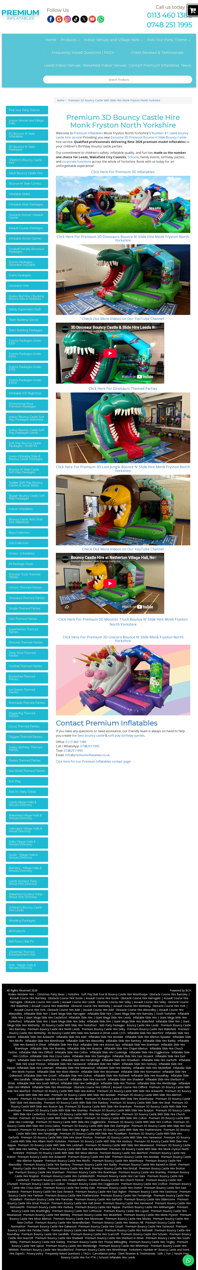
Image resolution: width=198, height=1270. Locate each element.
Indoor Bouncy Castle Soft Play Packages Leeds (26, 431)
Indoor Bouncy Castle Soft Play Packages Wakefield (26, 418)
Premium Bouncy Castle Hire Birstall (114, 1168)
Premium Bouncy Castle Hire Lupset (126, 1211)
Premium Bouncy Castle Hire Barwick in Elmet (147, 1164)
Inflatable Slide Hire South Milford (38, 1083)
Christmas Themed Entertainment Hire (22, 953)
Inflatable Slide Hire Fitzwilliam (121, 1060)
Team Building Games (23, 320)
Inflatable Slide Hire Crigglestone (149, 1052)
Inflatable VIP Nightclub (25, 393)
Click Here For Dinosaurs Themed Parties (123, 388)
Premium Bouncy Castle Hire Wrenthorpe (101, 1249)
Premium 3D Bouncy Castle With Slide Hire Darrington (96, 1126)
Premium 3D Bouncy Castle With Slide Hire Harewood (128, 1137)
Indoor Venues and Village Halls (112, 40)
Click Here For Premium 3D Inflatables (123, 171)
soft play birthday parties (126, 735)
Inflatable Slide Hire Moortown (100, 1071)
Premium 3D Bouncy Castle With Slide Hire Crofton (140, 1122)
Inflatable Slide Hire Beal (63, 1044)
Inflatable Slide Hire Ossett (40, 1075)
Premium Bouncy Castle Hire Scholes (144, 1234)
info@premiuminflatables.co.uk (87, 755)
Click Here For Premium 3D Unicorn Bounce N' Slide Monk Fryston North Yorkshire (123, 639)
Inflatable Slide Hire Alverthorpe (44, 1041)
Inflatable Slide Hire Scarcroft (50, 1079)
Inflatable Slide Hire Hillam (103, 1064)
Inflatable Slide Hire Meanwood (75, 1068)
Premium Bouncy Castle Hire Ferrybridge (126, 1195)
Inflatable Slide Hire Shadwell (125, 1079)
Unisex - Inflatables (21, 553)
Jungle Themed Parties (24, 608)
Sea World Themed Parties (27, 771)
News (186, 65)
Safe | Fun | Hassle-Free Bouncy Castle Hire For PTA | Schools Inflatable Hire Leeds (125, 1255)
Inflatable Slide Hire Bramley (47, 1048)
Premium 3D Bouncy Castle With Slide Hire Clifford (50, 1118)
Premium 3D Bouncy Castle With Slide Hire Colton (115, 1118)
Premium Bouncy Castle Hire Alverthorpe (117, 1160)
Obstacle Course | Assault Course (26, 216)
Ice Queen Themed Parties (22, 691)
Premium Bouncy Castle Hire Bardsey (46, 1164)
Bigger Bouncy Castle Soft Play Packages (27, 497)
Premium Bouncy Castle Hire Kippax (97, 1207)
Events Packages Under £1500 (25, 381)
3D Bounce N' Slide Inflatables (22, 135)
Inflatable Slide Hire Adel (71, 1037)
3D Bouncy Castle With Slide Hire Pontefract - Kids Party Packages (83, 1025)
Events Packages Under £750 (25, 368)
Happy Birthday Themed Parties (25, 749)
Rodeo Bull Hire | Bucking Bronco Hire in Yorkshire (26, 297)
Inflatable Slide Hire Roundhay (150, 1075)
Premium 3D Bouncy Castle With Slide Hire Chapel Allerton (83, 1114)
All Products (17, 931)
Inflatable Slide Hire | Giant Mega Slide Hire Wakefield (120, 1021)
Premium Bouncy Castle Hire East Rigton (100, 1191)
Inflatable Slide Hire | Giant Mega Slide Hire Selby (54, 1021)
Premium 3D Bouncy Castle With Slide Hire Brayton (122, 1110)
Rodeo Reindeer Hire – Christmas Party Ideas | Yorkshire (43, 994)
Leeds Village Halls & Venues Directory (23, 803)
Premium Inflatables (88, 133)
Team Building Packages (25, 330)
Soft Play (15, 781)
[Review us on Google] (59, 19)
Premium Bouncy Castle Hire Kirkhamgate (148, 1207)
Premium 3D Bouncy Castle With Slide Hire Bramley (55, 1110)
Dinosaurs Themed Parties (26, 598)
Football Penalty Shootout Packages (26, 250)
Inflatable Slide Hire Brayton (84, 1048)
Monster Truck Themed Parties (24, 576)
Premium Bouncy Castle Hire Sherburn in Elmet (114, 1238)
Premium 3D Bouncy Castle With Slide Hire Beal (140, 1102)
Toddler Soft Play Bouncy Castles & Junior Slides (26, 484)
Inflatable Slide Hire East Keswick (132, 1056)
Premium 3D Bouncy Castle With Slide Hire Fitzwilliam (93, 1133)
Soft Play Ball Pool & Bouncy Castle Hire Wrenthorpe (114, 994)
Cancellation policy (104, 1253)
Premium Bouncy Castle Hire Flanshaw (48, 1199)
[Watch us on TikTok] (75, 19)
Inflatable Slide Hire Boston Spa (100, 1044)
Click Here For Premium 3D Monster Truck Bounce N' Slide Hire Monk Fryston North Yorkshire (123, 622)
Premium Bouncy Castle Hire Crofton (144, 1184)
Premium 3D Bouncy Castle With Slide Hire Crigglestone (71, 1122)
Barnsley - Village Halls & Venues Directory (25, 869)
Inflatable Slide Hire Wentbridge (157, 1083)
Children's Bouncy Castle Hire (25, 161)
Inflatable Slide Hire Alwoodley (85, 1041)
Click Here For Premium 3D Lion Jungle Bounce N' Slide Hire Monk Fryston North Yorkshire (123, 468)
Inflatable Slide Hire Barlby (159, 1041)
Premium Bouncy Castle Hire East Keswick (46, 1191)
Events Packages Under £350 (25, 342)
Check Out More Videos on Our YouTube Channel (123, 318)
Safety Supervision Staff (25, 309)
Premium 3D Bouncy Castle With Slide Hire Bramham (98, 1106)
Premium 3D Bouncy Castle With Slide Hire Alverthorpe (119, 1099)
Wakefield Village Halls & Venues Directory (25, 817)
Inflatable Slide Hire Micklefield (152, 1068)
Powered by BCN (180, 990)
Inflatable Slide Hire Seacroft (88, 1079)
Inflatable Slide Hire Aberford (145, 1033)
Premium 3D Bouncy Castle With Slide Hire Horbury (100, 1141)
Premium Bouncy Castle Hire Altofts (67, 1160)
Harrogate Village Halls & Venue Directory (25, 830)
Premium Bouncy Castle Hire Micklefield (97, 1215)
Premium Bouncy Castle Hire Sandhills (45, 1234)
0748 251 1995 (169, 25)
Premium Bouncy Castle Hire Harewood (128, 1203)
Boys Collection (19, 532)
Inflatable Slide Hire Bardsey (123, 1041)
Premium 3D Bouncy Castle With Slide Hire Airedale (83, 1095)
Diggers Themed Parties (25, 737)
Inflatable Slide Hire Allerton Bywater (148, 1037)
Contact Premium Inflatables (154, 65)
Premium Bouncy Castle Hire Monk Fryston (151, 1215)
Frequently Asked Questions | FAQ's (83, 52)
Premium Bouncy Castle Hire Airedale (135, 1157)
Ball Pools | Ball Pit (21, 941)
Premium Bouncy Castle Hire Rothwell (129, 1230)
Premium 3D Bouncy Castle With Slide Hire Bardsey (76, 1102)
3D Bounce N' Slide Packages (22, 148)
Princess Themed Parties (26, 642)
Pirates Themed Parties (24, 760)
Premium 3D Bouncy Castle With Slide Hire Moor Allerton (62, 1153)
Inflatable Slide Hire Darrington (91, 1056)
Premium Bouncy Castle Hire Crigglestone (93, 1184)
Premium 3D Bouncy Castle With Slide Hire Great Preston (57, 1137)
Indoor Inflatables (20, 509)
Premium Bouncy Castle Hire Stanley (42, 1242)
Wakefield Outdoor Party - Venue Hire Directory (26, 896)
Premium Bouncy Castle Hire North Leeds (53, 1029)
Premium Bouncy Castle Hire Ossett (100, 1226)
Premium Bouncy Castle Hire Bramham (40, 1172)
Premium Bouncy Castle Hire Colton (42, 1184)
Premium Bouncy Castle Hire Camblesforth (68, 1176)
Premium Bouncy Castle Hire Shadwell (59, 1238)
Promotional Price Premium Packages (22, 405)
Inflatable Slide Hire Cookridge (108, 1052)
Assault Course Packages (26, 228)
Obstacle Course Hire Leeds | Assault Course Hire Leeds (59, 1002)
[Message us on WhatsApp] (100, 19)
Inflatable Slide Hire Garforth (159, 1060)
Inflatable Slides (19, 194)
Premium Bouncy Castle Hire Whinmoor (124, 1246)
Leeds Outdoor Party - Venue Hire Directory (24, 882)
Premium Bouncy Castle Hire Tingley (152, 1242)
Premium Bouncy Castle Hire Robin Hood (77, 1230)
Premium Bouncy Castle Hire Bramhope (92, 1172)
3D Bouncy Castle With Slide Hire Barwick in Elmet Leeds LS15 (86, 1033)
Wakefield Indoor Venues (104, 65)
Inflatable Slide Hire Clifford (36, 1052)
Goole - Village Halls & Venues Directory (23, 856)
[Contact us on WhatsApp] (188, 1260)
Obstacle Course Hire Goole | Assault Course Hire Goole (83, 998)
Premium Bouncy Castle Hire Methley (46, 1215)
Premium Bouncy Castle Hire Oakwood (51, 1226)
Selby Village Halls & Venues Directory (22, 843)
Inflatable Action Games (25, 238)
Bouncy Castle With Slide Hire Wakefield (26, 521)
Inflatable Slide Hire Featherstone (38, 1060)
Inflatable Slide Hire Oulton (75, 1075)
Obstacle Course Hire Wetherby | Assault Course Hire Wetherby (111, 1006)
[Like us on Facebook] (50, 19)
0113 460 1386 (169, 15)
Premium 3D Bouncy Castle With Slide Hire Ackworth (130, 1091)
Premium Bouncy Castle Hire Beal (69, 1168)
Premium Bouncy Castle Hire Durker (119, 1188)
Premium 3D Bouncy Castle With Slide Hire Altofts (51, 1099)
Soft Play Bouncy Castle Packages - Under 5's (25, 444)
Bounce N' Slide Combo (25, 183)
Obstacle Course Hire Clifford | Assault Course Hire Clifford (110, 1087)
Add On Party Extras (22, 792)
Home (50, 40)
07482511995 (89, 746)
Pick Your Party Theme (167, 40)
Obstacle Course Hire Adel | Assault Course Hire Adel (80, 1010)
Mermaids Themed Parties (27, 703)
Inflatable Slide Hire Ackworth (36, 1037)
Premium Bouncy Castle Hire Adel (89, 1157)
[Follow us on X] (84, 19)
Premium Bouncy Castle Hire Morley (128, 1218)
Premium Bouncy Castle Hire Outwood (149, 1226)
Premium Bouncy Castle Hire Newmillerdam (62, 1222)
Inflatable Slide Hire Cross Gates (50, 1056)
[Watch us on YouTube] (92, 19)
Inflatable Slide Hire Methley (113, 1068)
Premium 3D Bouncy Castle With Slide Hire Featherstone (126, 1129)
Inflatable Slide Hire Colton (71, 1052)
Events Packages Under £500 (25, 355)
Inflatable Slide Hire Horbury (139, 1064)
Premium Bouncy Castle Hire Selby (103, 1029)
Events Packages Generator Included (22, 263)
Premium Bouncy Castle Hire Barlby (94, 1164)
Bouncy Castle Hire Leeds (143, 1025)
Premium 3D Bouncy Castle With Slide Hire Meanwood (119, 1145)
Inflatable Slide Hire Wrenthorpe (52, 1087)
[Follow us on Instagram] (67, 19)
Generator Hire (19, 285)
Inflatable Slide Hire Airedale (105, 1037)
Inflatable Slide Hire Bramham (140, 1044)
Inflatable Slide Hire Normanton (140, 1071)
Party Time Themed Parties (22, 654)
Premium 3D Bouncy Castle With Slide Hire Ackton (63, 1091)
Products (69, 40)
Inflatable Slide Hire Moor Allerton (58, 1071)
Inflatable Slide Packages (26, 204)
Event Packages (20, 275)
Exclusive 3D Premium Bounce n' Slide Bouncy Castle (148, 137)
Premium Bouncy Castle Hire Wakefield (151, 1029)
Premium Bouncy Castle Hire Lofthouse (77, 1211)
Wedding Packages (22, 920)
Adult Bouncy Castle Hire (26, 173)
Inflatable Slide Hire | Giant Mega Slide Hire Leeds (100, 1017)
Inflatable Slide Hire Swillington (80, 1083)
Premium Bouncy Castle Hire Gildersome (149, 1199)
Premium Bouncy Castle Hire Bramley (142, 1172)
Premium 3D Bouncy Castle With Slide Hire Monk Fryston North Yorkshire (114, 100)
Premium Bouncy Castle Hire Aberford (124, 1153)
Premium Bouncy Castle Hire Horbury (49, 1207)
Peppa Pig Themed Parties (22, 715)
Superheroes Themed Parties (23, 631)
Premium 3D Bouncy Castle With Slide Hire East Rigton (54, 1129)
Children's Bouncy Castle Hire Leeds (25, 909)
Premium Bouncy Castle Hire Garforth (98, 1199)
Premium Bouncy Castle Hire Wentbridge (71, 1246)
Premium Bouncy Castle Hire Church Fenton (116, 1180)
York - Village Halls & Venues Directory (22, 966)
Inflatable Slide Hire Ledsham (35, 1068)
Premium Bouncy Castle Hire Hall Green (76, 1203)
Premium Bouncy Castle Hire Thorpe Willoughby (97, 1242)
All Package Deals (21, 564)
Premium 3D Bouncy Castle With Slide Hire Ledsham (51, 1145)
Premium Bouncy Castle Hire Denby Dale (69, 1188)
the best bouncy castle (88, 735)
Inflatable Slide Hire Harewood (66, 1064)
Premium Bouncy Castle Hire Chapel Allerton (59, 1180)
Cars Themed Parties (23, 619)
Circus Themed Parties (24, 726)
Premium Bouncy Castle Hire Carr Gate (121, 1176)
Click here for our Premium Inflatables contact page (93, 761)
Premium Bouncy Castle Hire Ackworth (42, 1157)
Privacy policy (34, 1253)
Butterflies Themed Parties (22, 678)
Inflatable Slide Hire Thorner (118, 1083)
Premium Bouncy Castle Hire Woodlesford (46, 1249)
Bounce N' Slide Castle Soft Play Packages (24, 471)
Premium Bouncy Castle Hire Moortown (78, 1218)
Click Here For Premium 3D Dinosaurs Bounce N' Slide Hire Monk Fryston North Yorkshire (123, 238)
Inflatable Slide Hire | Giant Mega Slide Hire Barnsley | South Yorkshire (131, 1013)
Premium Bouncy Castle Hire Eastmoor (153, 1191)
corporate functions (76, 161)
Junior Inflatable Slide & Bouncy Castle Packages (25, 458)
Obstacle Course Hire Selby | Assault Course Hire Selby (131, 1002)
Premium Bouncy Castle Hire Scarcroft (95, 1234)
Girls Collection (18, 543)
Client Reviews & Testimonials (157, 52)
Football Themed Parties (25, 666)
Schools (133, 157)
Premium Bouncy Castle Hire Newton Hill (117, 1222)
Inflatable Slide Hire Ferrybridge (80, 1060)
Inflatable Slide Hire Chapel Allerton (126, 1048)
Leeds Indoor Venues (62, 65)
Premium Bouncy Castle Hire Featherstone (72, 1195)
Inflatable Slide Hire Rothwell (111, 1075)
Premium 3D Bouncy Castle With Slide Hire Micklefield (73, 1149)
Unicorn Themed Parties (25, 587)
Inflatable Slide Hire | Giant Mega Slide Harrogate (54, 1013)
